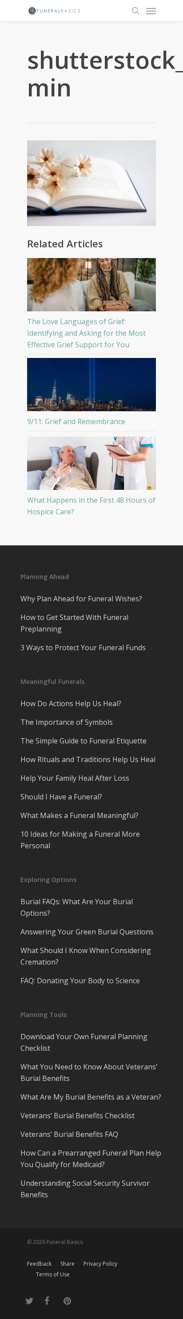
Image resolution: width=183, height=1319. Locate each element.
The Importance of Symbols (66, 722)
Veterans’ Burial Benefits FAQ (69, 1134)
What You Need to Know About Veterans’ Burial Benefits (88, 1072)
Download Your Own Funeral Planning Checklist (83, 1042)
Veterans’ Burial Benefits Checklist (77, 1115)
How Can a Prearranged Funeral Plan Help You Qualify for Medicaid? (90, 1158)
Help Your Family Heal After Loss (74, 778)
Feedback (39, 1263)
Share (67, 1263)
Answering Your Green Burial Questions (87, 932)
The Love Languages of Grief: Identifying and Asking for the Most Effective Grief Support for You (86, 333)
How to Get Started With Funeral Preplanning (74, 623)
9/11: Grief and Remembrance (76, 421)
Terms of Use (53, 1274)
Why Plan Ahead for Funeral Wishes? (81, 599)
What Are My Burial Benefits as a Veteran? (90, 1097)
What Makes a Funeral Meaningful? (79, 815)
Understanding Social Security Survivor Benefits (85, 1189)
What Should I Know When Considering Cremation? (85, 956)
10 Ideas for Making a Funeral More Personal (80, 839)
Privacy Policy (100, 1263)
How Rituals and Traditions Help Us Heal (87, 759)
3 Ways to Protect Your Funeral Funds (83, 647)
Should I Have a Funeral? (61, 797)
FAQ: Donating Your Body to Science (80, 980)
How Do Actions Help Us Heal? (70, 703)
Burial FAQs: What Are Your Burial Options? (76, 907)
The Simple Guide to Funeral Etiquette (83, 741)
